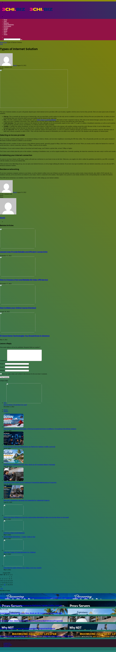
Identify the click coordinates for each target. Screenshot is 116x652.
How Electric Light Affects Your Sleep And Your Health (23, 568)
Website (2, 370)
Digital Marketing (9, 24)
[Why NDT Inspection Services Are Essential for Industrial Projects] (14, 498)
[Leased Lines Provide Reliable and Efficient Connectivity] (17, 248)
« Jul (1, 588)
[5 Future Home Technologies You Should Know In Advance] (17, 332)
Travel (5, 34)
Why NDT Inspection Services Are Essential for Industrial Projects (26, 500)
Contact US (7, 643)
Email (2, 367)
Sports (5, 31)
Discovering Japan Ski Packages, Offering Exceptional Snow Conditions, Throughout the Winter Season (40, 429)
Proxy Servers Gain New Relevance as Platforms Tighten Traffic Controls (29, 447)
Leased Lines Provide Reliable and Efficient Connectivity (23, 252)
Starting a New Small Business (14, 533)
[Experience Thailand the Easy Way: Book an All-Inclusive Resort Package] (14, 462)
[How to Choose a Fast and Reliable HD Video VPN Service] (17, 276)
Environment (7, 26)
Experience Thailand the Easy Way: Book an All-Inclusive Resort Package (29, 465)
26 (4, 584)
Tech (5, 32)
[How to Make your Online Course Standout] (17, 304)
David (15, 65)
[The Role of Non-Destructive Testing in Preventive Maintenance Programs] (14, 480)
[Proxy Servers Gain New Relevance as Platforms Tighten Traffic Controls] (14, 444)
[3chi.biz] (27, 13)
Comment (3, 360)
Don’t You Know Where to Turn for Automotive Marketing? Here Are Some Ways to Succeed (36, 517)
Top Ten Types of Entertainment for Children (20, 552)
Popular (6, 411)
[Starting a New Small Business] (14, 531)
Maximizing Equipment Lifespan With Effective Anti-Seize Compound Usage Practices (36, 636)
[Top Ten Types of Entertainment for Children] (14, 550)
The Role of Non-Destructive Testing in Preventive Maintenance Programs (30, 482)
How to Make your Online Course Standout (18, 308)
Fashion (6, 28)
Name (2, 363)
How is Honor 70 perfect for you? (15, 405)
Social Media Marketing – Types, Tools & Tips (19, 537)
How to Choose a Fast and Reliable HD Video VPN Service (24, 280)
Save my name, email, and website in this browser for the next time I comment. (24, 374)
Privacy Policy (8, 644)
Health (5, 29)
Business (6, 23)
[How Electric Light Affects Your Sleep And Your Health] (14, 566)
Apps (5, 21)
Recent (6, 410)
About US (7, 646)
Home (5, 19)
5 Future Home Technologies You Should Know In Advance (24, 336)
